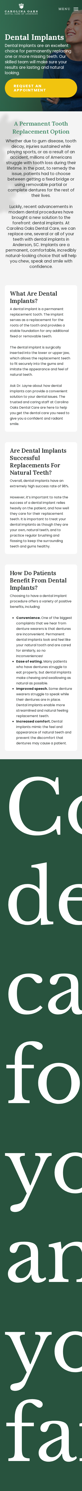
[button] (68, 8)
